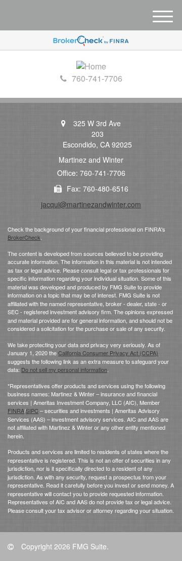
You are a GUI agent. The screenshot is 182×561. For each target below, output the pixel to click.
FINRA (16, 410)
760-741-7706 (97, 78)
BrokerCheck (24, 237)
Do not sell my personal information (64, 369)
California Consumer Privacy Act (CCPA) (108, 353)
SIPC (32, 410)
